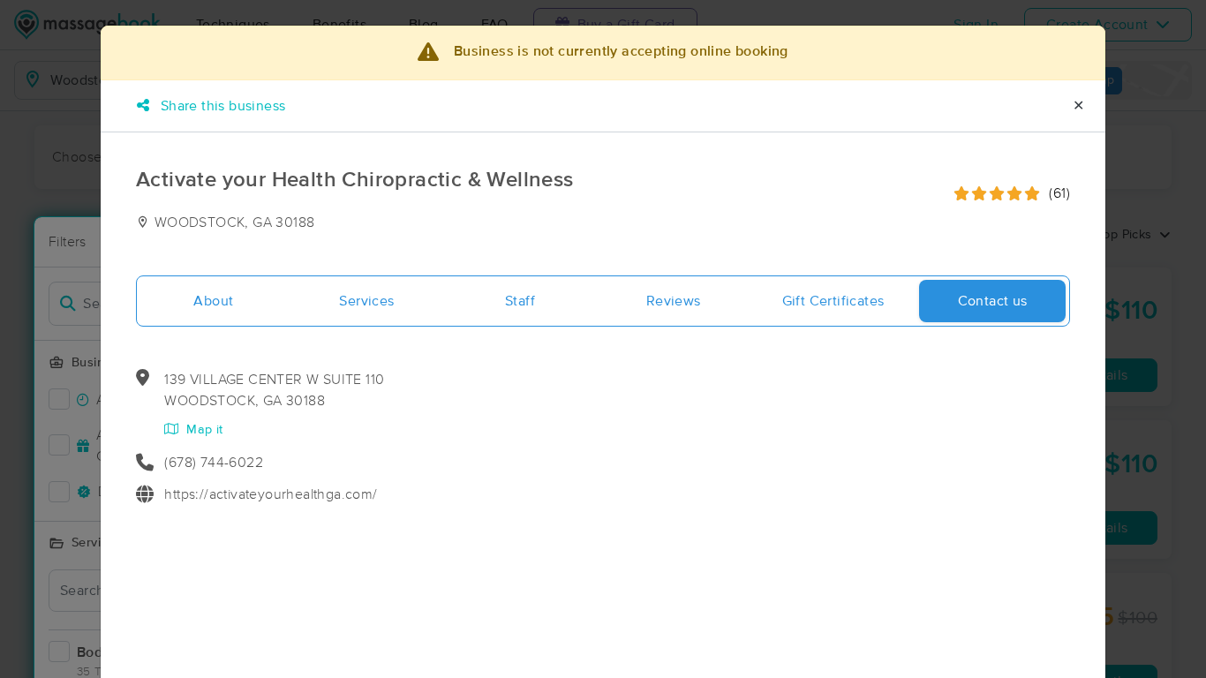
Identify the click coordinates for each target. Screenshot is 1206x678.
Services (366, 301)
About (213, 301)
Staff (520, 301)
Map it (202, 430)
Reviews (673, 301)
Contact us (993, 301)
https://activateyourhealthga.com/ (270, 494)
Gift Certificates (833, 301)
